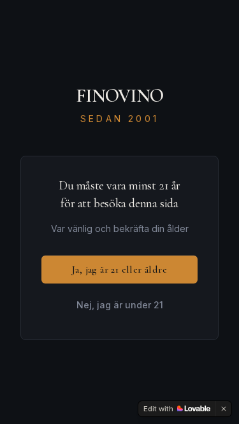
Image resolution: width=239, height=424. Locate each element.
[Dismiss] (223, 408)
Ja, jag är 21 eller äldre (119, 269)
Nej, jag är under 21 (119, 304)
